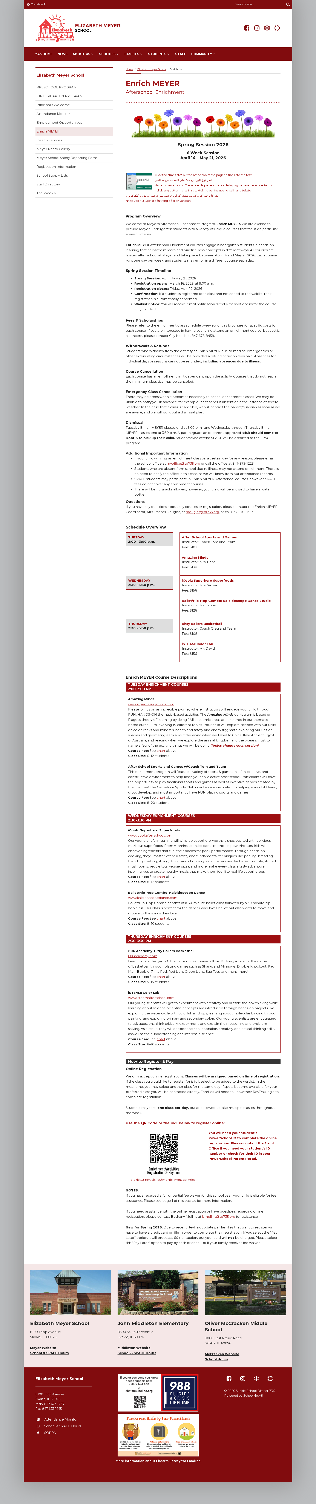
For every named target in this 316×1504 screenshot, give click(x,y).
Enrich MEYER (48, 131)
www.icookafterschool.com (150, 835)
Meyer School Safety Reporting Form (74, 159)
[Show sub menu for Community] (214, 54)
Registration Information (56, 167)
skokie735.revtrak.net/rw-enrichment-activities (162, 1179)
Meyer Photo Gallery (53, 149)
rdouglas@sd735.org (202, 512)
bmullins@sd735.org (218, 1216)
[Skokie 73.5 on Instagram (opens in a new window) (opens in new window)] (256, 28)
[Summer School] (277, 28)
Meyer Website (43, 1348)
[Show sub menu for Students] (168, 54)
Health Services (49, 140)
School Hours (216, 1359)
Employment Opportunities (59, 122)
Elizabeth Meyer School (151, 69)
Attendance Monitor (53, 114)
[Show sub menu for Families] (141, 54)
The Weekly (46, 193)
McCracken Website (222, 1354)
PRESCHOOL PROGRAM (57, 87)
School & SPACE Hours (49, 1353)
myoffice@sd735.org (183, 463)
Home (129, 69)
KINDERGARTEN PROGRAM (60, 96)
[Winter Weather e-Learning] (267, 28)
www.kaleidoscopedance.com (152, 898)
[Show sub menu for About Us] (92, 54)
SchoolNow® (253, 1396)
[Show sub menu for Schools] (118, 54)
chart (161, 751)
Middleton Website (134, 1348)
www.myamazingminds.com (151, 704)
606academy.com (142, 956)
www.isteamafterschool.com (151, 998)
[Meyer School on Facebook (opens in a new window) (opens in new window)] (246, 28)
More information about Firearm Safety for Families (158, 1461)
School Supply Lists (52, 175)
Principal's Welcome (53, 105)
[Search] (288, 4)
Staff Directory (48, 184)
